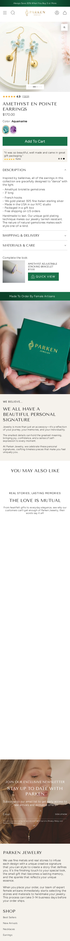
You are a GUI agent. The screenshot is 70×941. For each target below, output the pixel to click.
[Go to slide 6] (38, 86)
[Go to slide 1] (28, 86)
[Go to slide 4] (34, 86)
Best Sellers (9, 917)
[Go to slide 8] (41, 86)
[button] (35, 141)
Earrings (7, 935)
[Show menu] (5, 12)
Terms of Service (10, 823)
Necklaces (9, 929)
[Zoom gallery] (64, 27)
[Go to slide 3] (31, 86)
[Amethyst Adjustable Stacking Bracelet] (14, 271)
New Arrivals (10, 923)
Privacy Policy (53, 821)
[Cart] (65, 12)
